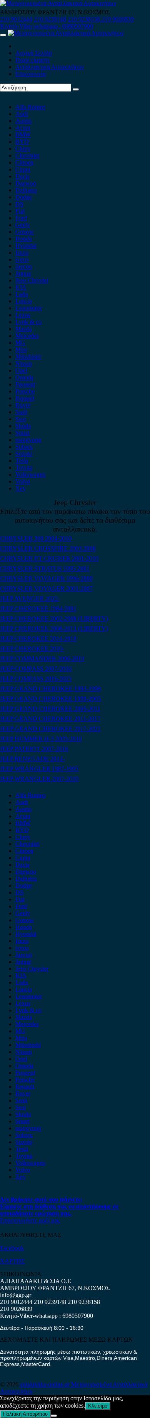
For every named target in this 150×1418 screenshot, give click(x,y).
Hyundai (26, 245)
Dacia (22, 176)
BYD (22, 141)
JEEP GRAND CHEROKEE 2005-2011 (50, 708)
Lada (21, 294)
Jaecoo (23, 266)
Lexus (22, 315)
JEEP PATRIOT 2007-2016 (34, 748)
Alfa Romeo (30, 107)
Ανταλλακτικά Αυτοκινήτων (49, 67)
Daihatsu (26, 190)
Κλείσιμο (97, 1406)
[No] (54, 1416)
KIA (21, 287)
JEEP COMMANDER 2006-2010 (42, 658)
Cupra (22, 169)
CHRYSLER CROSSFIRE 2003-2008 (48, 548)
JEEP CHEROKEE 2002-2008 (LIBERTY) (54, 618)
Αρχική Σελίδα (33, 53)
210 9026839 (118, 19)
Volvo (22, 481)
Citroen (24, 162)
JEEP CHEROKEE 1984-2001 (38, 608)
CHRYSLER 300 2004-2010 (36, 538)
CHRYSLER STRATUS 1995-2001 (45, 568)
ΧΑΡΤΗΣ (12, 1261)
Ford (21, 218)
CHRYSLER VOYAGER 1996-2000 (46, 578)
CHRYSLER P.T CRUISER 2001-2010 (49, 558)
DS (19, 204)
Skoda (23, 426)
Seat (20, 419)
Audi (21, 114)
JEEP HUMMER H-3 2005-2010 (41, 738)
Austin (23, 120)
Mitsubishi (28, 356)
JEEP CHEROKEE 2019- (32, 648)
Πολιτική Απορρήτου (25, 1414)
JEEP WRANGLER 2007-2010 (39, 778)
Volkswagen (30, 474)
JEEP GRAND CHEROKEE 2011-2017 (50, 718)
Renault (24, 398)
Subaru (24, 446)
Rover (22, 405)
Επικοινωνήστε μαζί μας (30, 1220)
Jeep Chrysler (31, 280)
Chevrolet (27, 155)
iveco (21, 259)
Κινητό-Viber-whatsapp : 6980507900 (46, 26)
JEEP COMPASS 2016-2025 (36, 678)
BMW (23, 134)
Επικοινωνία (30, 73)
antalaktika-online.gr (45, 1384)
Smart (22, 433)
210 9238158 (85, 19)
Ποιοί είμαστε (32, 60)
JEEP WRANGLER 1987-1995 (39, 768)
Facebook (12, 1248)
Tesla (21, 460)
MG (20, 342)
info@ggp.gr (15, 1295)
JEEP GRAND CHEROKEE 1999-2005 (50, 698)
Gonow (24, 231)
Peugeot (25, 384)
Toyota (23, 467)
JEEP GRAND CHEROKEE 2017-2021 (50, 728)
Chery (22, 148)
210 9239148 (50, 19)
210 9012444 (16, 19)
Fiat (20, 211)
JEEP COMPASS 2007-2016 (36, 668)
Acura (22, 127)
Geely (22, 225)
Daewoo (25, 183)
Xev (20, 488)
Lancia (23, 301)
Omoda (24, 377)
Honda (23, 238)
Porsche (25, 391)
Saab (21, 412)
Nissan (23, 363)
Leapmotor (28, 308)
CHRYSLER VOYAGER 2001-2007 (46, 588)
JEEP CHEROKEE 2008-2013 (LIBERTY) (54, 628)
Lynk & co (28, 322)
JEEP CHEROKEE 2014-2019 (38, 638)
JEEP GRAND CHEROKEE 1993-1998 (50, 688)
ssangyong (28, 439)
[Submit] (76, 89)
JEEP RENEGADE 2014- (32, 758)
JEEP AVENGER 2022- (30, 598)
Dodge (23, 197)
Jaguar (23, 273)
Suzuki (23, 453)
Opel (21, 370)
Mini (21, 349)
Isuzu (21, 252)
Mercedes (27, 335)
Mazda (23, 329)
